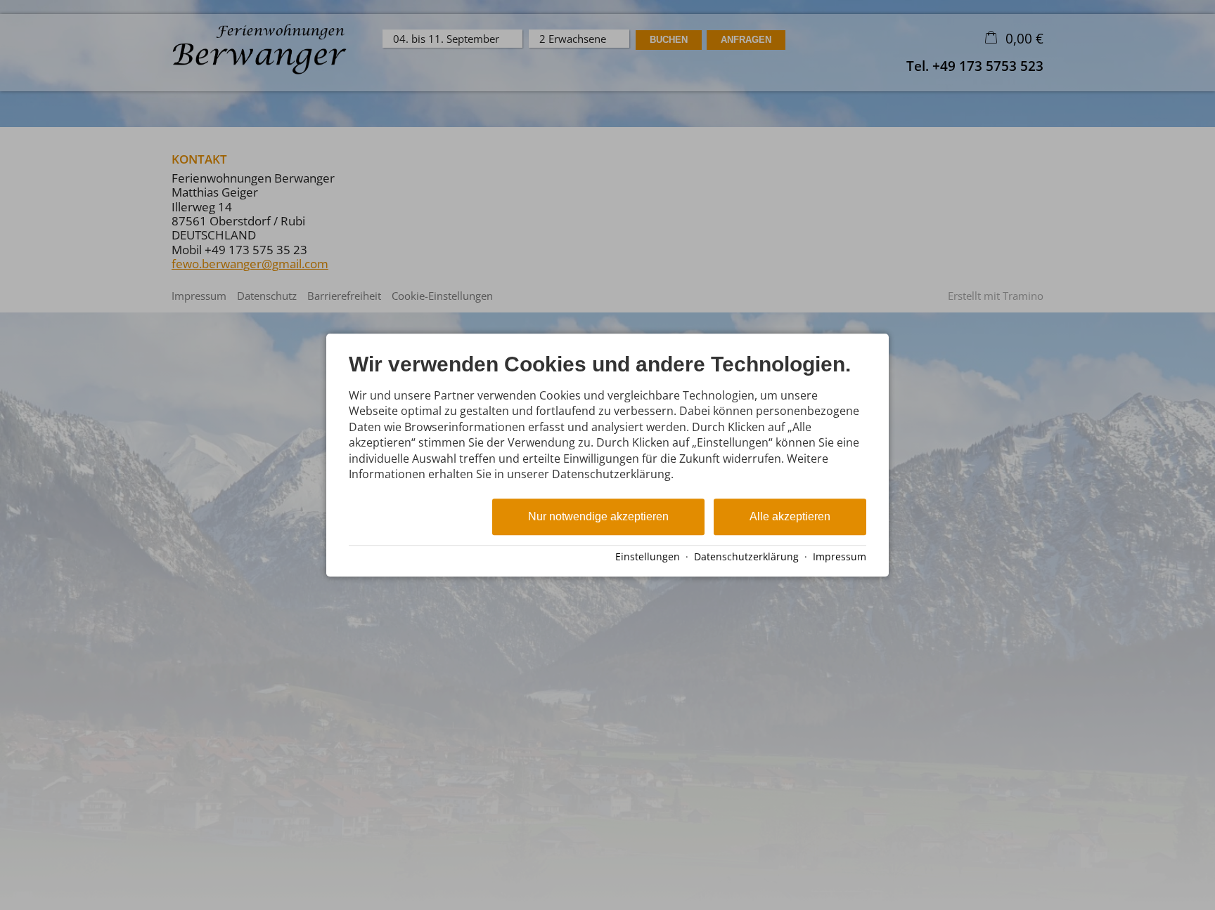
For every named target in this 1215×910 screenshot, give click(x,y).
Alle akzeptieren (790, 517)
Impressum (839, 556)
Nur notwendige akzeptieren (598, 517)
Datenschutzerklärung (746, 556)
